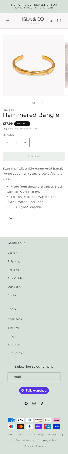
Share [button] (11, 218)
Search (12, 252)
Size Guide (15, 278)
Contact (13, 295)
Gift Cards (15, 353)
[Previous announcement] (7, 6)
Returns (13, 269)
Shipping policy (47, 440)
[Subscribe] (56, 377)
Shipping (8, 129)
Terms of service (25, 440)
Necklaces (15, 319)
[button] (7, 20)
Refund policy (36, 434)
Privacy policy (55, 434)
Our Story (15, 286)
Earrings (14, 327)
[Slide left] (26, 103)
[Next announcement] (61, 6)
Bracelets (14, 344)
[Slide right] (42, 103)
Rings (12, 336)
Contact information (35, 446)
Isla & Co (18, 434)
